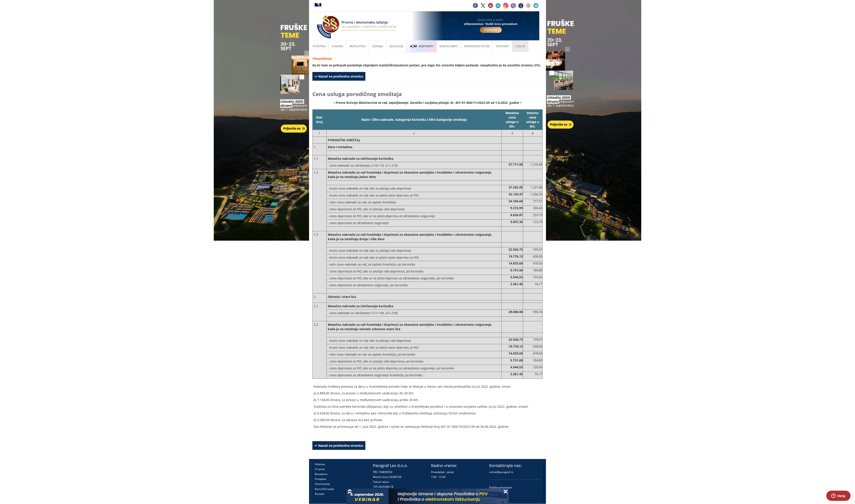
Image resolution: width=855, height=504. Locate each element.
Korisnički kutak (324, 489)
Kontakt (319, 494)
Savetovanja (322, 484)
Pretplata (320, 479)
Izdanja (377, 46)
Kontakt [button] (502, 46)
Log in (520, 46)
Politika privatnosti (500, 487)
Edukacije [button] (396, 46)
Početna (318, 46)
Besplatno (358, 46)
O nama (337, 46)
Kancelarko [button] (449, 46)
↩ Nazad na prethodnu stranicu (339, 76)
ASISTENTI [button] (426, 46)
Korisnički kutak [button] (477, 46)
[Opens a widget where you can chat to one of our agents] (838, 496)
